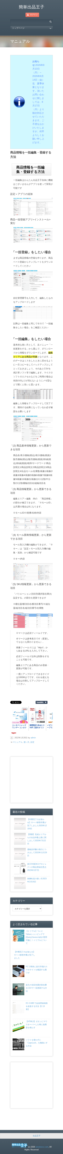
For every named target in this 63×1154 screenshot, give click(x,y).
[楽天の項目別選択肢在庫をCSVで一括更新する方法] (18, 994)
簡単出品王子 (31, 7)
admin (33, 738)
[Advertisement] (36, 779)
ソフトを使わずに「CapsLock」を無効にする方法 (37, 1043)
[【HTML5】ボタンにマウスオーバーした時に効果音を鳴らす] (18, 1031)
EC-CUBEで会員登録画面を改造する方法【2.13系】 (37, 1006)
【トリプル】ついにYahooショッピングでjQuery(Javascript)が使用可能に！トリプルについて (36, 937)
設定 (32, 742)
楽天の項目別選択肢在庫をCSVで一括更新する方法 (36, 988)
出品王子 (36, 1136)
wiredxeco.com (42, 1147)
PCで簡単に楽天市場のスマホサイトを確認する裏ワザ (36, 969)
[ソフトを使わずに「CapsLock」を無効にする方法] (18, 1049)
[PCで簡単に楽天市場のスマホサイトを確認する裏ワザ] (18, 976)
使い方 (26, 742)
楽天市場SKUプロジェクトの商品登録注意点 (36, 867)
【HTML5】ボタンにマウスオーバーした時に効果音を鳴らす (36, 1024)
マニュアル (17, 742)
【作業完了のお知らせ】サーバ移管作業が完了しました (24, 955)
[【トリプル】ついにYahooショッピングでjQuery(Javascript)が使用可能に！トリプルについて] (18, 941)
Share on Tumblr (41, 702)
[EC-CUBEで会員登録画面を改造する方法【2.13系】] (18, 1013)
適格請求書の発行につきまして (37, 852)
